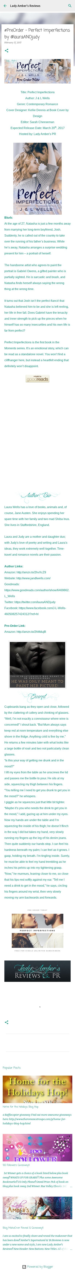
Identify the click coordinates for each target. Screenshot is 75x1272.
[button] (6, 50)
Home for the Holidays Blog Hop (20, 1107)
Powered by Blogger (39, 1267)
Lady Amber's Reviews (25, 5)
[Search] (70, 5)
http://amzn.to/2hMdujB (31, 631)
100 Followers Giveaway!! (16, 1165)
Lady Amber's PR (45, 134)
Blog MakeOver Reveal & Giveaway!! (23, 1228)
